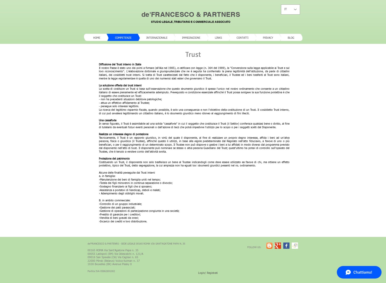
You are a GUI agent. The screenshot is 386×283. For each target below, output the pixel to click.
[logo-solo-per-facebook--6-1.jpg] (295, 246)
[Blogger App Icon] (269, 246)
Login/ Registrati (208, 273)
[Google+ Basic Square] (278, 246)
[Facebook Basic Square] (286, 246)
